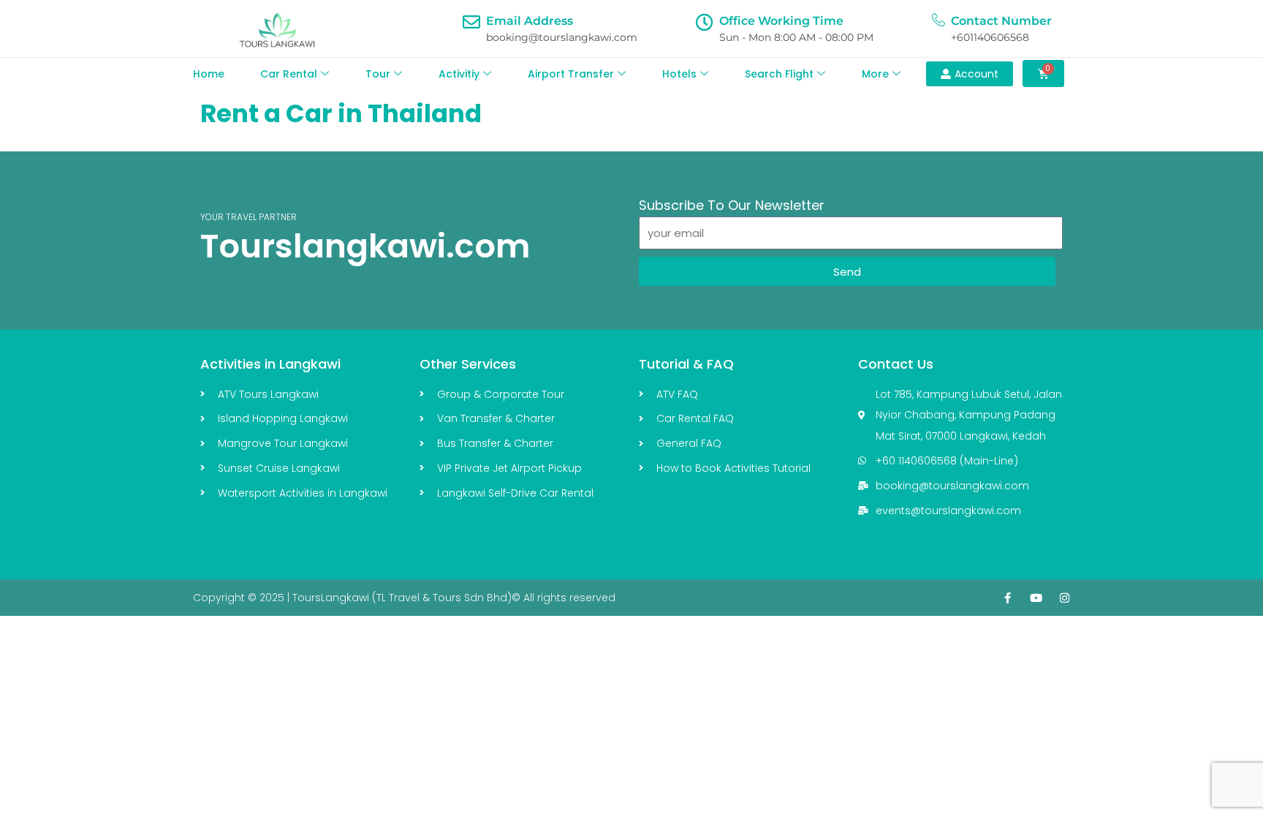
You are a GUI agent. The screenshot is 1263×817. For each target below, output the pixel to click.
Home (208, 74)
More (875, 74)
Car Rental (288, 74)
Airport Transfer (571, 74)
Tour (377, 74)
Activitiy (459, 74)
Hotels (679, 74)
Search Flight (779, 74)
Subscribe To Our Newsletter (731, 205)
